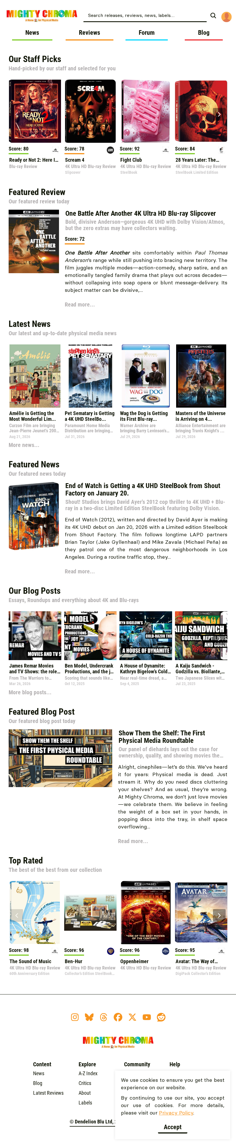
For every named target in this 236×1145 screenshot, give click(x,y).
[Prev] (16, 114)
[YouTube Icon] (146, 1017)
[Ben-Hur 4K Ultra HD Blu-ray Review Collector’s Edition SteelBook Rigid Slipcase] (90, 912)
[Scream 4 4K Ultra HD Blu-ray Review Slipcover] (90, 111)
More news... (24, 445)
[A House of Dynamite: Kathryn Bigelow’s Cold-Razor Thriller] (145, 635)
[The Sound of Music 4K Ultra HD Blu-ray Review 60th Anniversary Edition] (35, 912)
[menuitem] (151, 15)
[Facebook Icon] (118, 1017)
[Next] (219, 114)
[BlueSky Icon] (89, 1017)
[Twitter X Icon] (132, 1017)
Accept (173, 1127)
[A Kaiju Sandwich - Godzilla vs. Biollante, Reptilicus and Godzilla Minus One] (201, 635)
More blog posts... (30, 692)
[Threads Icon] (103, 1017)
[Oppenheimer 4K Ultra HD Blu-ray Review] (146, 912)
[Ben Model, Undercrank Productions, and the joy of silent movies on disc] (90, 635)
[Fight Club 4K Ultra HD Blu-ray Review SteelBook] (146, 111)
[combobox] (145, 15)
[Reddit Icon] (161, 1017)
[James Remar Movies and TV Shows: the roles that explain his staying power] (35, 635)
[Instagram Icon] (75, 1017)
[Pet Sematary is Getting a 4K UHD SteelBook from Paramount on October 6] (90, 376)
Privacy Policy (176, 1112)
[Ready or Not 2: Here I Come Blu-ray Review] (35, 111)
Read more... (80, 304)
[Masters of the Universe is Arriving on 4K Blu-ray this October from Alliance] (201, 376)
